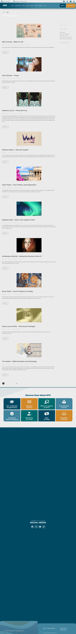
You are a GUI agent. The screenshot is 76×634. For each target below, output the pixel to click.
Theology (18, 78)
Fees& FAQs (47, 418)
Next (13, 383)
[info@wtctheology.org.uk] (14, 1)
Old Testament (22, 44)
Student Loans (62, 32)
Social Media (38, 522)
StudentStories (29, 406)
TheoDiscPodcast (64, 418)
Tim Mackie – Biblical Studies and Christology (19, 361)
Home (4, 12)
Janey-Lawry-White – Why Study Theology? (18, 326)
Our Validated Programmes (11, 406)
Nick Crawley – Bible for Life (12, 42)
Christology (14, 364)
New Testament (15, 44)
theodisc (27, 44)
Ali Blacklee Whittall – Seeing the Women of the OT (22, 256)
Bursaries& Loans (29, 418)
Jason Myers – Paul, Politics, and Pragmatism (19, 185)
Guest (9, 44)
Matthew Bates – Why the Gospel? (15, 150)
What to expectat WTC (46, 406)
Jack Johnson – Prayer (10, 75)
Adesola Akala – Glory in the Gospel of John (18, 220)
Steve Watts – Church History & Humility (17, 291)
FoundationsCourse (64, 406)
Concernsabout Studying (12, 418)
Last (16, 383)
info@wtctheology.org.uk (21, 1)
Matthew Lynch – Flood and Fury (14, 110)
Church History (15, 294)
